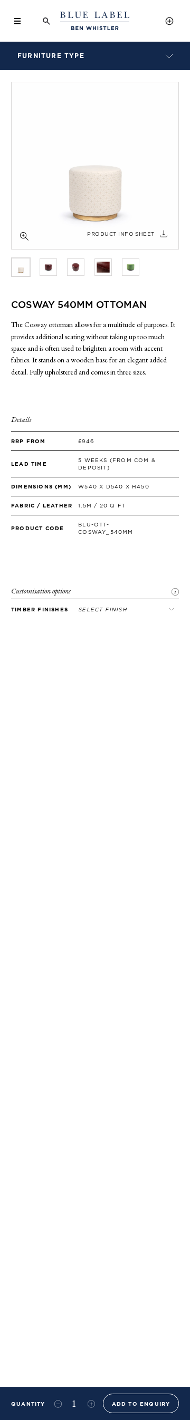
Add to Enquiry (141, 1403)
